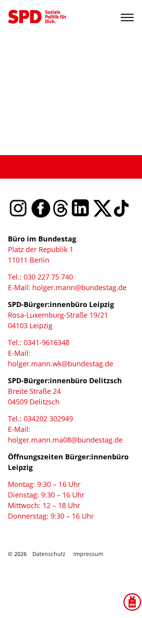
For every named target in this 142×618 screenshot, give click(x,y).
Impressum (88, 554)
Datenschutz (48, 554)
